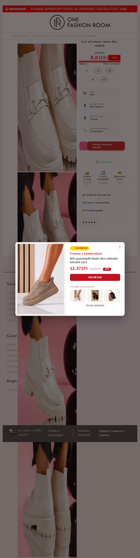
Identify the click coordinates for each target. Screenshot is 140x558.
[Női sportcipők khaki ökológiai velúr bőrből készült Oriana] (78, 295)
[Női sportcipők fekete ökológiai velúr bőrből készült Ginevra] (95, 295)
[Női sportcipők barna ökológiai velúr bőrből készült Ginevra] (112, 295)
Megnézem (95, 277)
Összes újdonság (95, 305)
